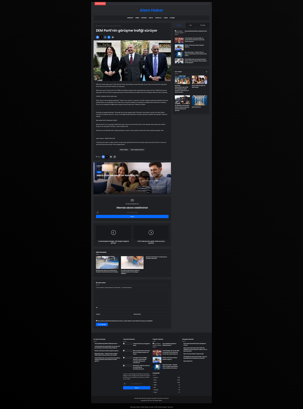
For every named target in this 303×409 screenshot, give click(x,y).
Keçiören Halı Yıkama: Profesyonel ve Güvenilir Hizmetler (156, 257)
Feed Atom (160, 398)
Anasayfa (130, 17)
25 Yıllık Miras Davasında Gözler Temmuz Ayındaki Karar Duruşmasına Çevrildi (116, 177)
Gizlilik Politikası (145, 407)
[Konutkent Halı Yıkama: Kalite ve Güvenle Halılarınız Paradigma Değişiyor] (132, 262)
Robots (149, 398)
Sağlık (151, 17)
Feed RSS (154, 398)
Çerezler (152, 407)
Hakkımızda (133, 407)
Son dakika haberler (138, 149)
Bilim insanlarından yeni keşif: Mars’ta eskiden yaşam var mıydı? (141, 352)
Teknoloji (158, 17)
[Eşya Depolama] (199, 100)
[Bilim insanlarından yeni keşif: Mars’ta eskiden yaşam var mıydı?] (127, 353)
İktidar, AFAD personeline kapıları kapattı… (170, 358)
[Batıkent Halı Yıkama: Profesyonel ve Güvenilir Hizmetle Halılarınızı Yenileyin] (107, 262)
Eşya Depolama (196, 107)
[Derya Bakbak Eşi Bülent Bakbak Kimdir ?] (179, 33)
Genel (99, 172)
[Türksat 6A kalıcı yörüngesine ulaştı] (127, 346)
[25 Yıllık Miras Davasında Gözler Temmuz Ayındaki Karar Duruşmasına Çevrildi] (182, 99)
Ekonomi (144, 17)
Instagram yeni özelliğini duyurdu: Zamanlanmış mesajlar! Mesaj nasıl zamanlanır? (140, 360)
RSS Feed (144, 398)
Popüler (179, 25)
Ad (97, 307)
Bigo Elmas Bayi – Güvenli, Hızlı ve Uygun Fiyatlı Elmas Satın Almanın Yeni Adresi (196, 53)
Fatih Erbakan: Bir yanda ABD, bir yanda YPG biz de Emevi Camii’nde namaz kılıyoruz (194, 39)
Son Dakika (124, 149)
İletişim (172, 17)
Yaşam (166, 17)
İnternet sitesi (137, 314)
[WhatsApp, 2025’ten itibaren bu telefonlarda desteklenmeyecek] (127, 368)
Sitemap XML (137, 398)
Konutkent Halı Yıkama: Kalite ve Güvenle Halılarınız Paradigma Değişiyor (130, 272)
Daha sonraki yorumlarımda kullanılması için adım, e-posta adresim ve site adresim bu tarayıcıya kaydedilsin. (125, 320)
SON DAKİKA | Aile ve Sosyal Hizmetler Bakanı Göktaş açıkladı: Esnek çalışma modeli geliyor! (196, 60)
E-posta (98, 314)
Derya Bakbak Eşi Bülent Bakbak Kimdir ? (169, 344)
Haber (137, 17)
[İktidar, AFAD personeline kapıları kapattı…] (179, 47)
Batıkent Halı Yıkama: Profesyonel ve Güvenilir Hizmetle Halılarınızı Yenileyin (107, 271)
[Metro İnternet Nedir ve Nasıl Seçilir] (199, 79)
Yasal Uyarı (170, 407)
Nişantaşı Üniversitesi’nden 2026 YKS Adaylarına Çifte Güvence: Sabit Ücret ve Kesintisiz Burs (182, 89)
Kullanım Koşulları (162, 407)
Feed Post (166, 398)
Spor (155, 387)
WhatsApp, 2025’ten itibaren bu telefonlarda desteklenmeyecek (141, 367)
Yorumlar (202, 25)
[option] (132, 178)
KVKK (156, 407)
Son (191, 25)
